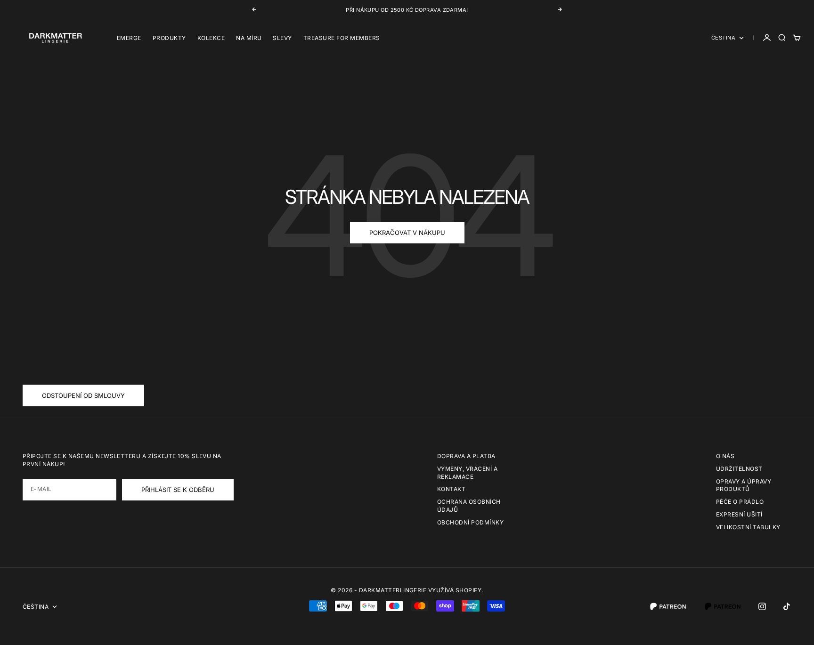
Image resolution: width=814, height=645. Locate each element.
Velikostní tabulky (748, 527)
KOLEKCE (211, 37)
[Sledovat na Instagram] (762, 606)
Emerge (129, 37)
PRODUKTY (169, 37)
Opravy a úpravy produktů (743, 485)
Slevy (282, 37)
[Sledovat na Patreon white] (668, 606)
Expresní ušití (739, 514)
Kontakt (451, 488)
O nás (725, 456)
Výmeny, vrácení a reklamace (467, 472)
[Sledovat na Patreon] (722, 606)
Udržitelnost (739, 468)
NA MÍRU (248, 37)
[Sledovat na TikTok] (786, 606)
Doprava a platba (466, 456)
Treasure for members (341, 37)
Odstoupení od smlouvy (83, 395)
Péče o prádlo (740, 501)
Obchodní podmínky (470, 522)
